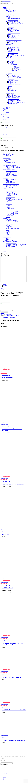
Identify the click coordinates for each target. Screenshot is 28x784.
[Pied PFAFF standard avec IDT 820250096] (13, 733)
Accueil (4, 284)
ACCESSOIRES (11, 43)
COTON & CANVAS (13, 80)
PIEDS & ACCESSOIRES (14, 30)
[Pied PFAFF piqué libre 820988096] (13, 668)
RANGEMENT (11, 54)
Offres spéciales (6, 107)
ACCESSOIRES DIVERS (14, 49)
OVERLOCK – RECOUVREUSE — (16, 23)
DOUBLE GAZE (12, 82)
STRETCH (10, 62)
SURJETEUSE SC (12, 95)
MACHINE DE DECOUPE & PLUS (13, 40)
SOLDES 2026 (9, 9)
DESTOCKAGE (4, 253)
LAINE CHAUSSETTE (13, 99)
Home (4, 7)
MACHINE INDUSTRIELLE (12, 21)
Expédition (5, 108)
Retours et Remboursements (9, 128)
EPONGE (10, 81)
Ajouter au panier (4, 311)
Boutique (5, 8)
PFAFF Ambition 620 (7, 588)
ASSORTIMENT (12, 71)
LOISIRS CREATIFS (12, 103)
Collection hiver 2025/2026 (14, 76)
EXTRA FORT (11, 60)
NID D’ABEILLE (12, 90)
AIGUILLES (11, 28)
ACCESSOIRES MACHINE (12, 25)
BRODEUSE (8, 17)
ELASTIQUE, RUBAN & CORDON (16, 55)
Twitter (6, 314)
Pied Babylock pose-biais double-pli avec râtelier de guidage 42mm (13, 644)
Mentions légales (18, 770)
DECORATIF (11, 61)
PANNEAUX (11, 88)
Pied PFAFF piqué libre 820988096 (11, 677)
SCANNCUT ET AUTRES (14, 41)
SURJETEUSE (9, 14)
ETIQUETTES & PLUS (13, 47)
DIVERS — (10, 24)
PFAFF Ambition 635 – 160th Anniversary (13, 484)
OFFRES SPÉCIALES (5, 255)
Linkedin (10, 314)
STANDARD (16, 68)
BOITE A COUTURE (13, 53)
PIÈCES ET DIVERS (13, 38)
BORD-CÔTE (11, 79)
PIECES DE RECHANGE (14, 33)
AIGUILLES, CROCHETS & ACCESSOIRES (14, 101)
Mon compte (3, 114)
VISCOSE (10, 89)
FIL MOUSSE (14, 64)
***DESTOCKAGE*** (8, 104)
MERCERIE (8, 44)
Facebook (3, 314)
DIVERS (10, 73)
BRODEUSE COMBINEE (14, 18)
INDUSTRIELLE (12, 37)
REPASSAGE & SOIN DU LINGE (13, 96)
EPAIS (15, 66)
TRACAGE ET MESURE (14, 46)
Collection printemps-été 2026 (14, 77)
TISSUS (7, 74)
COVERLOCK (9, 16)
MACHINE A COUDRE (11, 10)
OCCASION (8, 34)
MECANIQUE (11, 11)
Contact (4, 109)
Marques (5, 285)
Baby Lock (4, 640)
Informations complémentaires (9, 317)
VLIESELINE (11, 56)
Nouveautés (5, 106)
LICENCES (10, 92)
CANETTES (11, 27)
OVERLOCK (11, 63)
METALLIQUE (17, 67)
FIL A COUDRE (9, 57)
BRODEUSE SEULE (13, 20)
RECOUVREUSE (10, 15)
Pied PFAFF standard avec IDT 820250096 (13, 740)
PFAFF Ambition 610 (7, 377)
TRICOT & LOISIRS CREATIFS (13, 97)
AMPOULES (11, 31)
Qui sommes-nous (7, 249)
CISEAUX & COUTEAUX (14, 48)
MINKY (10, 86)
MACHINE (10, 94)
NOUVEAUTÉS (4, 254)
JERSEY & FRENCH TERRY (14, 84)
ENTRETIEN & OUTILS (13, 29)
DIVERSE (8, 168)
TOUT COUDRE (12, 58)
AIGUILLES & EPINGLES (14, 50)
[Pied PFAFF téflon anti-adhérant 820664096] (13, 700)
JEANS (10, 83)
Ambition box (5, 534)
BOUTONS (10, 51)
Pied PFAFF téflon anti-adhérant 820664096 (14, 710)
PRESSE (10, 42)
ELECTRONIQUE (12, 12)
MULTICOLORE (17, 69)
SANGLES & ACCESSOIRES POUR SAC (17, 102)
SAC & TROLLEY (10, 93)
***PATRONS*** (12, 75)
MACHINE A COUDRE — (14, 22)
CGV (7, 771)
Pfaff (4, 286)
